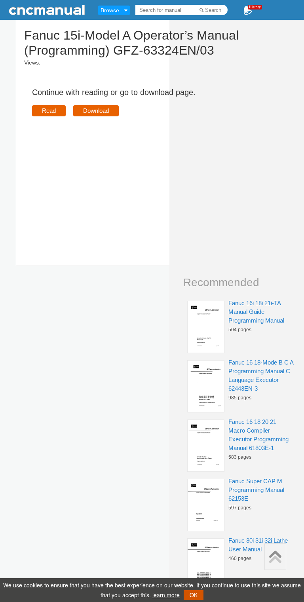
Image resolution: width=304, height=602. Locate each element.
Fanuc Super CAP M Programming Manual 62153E (256, 490)
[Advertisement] (98, 179)
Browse (110, 10)
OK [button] (194, 595)
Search (213, 10)
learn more (166, 595)
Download (96, 110)
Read (49, 110)
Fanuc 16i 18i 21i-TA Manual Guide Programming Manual (256, 312)
